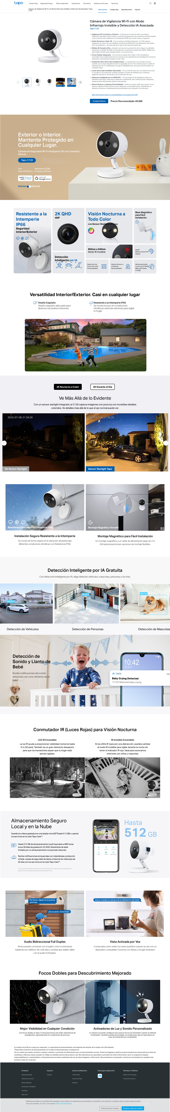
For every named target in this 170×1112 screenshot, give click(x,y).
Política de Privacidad (129, 1075)
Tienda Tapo (33, 3)
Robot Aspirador (27, 1083)
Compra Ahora (99, 101)
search (151, 3)
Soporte (49, 1075)
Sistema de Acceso (28, 1079)
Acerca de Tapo (77, 1079)
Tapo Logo (18, 3)
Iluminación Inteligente (29, 1086)
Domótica (25, 1091)
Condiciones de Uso (129, 1079)
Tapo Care (25, 1094)
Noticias (74, 1083)
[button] (80, 82)
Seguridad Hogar (27, 1075)
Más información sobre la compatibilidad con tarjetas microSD (115, 95)
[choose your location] (155, 3)
